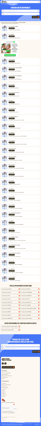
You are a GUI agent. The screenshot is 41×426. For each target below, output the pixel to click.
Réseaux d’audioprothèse (6, 384)
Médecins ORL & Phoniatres (7, 375)
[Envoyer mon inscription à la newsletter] (14, 404)
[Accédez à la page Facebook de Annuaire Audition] (3, 363)
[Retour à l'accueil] (8, 359)
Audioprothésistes (5, 374)
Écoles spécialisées (5, 387)
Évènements (4, 394)
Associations (4, 389)
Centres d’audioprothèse (6, 372)
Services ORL (4, 386)
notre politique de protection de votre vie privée (14, 424)
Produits (3, 390)
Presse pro (4, 396)
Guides (3, 378)
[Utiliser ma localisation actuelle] (38, 348)
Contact (3, 419)
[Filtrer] (38, 10)
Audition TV (4, 393)
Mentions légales (4, 417)
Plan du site (4, 420)
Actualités (3, 391)
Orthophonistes (4, 377)
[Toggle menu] (39, 1)
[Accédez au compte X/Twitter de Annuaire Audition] (5, 363)
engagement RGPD (12, 412)
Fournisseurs (4, 383)
